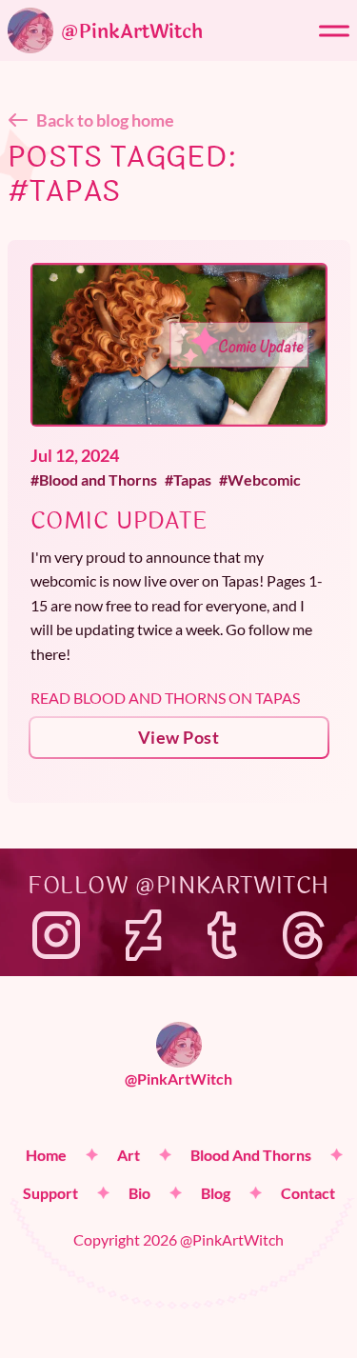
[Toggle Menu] (334, 31)
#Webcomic (260, 479)
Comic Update (119, 521)
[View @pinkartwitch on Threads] (304, 935)
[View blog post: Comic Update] (178, 345)
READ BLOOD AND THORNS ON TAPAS (165, 698)
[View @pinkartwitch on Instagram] (56, 935)
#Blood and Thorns (93, 479)
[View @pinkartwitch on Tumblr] (222, 935)
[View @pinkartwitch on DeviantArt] (144, 935)
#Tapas (188, 479)
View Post (178, 737)
